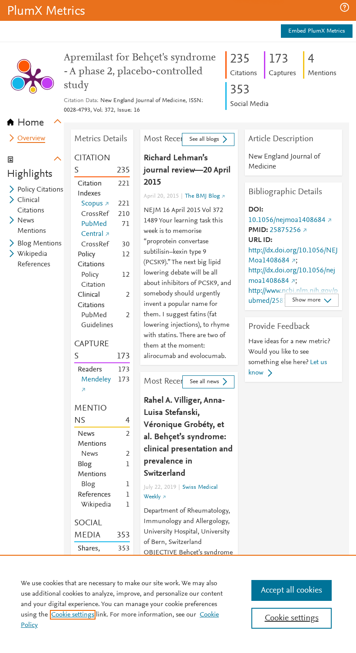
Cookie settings (72, 614)
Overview (31, 138)
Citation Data (80, 101)
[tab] (35, 119)
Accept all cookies (291, 590)
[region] (178, 604)
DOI (254, 209)
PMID (257, 230)
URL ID (259, 240)
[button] (344, 7)
